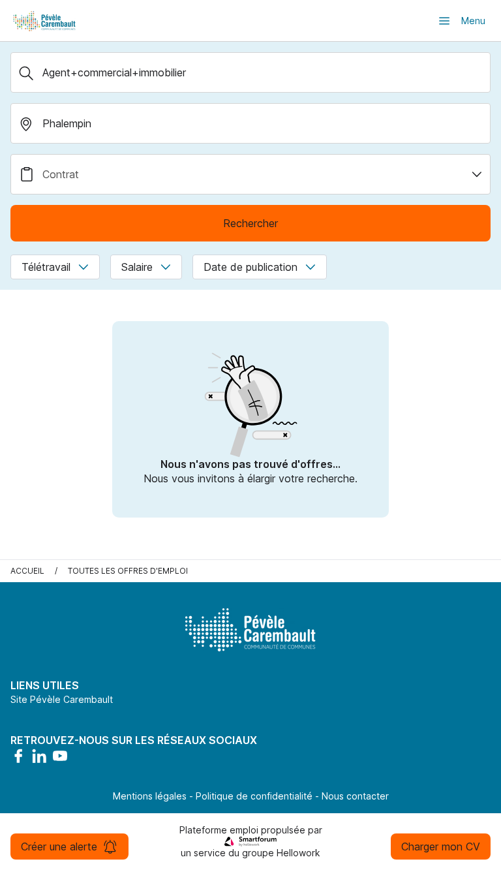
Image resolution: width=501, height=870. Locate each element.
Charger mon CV (440, 846)
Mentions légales (150, 795)
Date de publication (250, 266)
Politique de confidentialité (254, 795)
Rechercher (250, 223)
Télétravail (46, 266)
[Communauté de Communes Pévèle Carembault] (45, 20)
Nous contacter (355, 795)
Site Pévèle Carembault (61, 699)
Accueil (27, 571)
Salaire (137, 266)
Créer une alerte (59, 846)
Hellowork (298, 852)
